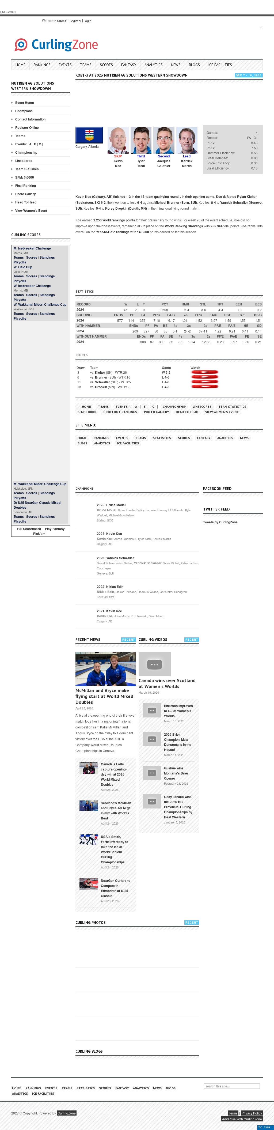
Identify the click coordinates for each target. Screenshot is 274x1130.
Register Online (27, 127)
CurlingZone (67, 1113)
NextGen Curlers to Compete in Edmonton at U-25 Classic (115, 888)
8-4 (213, 202)
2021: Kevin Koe (109, 611)
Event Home (24, 102)
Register (75, 21)
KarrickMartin (187, 163)
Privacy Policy (252, 1113)
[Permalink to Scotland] (88, 805)
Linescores (23, 160)
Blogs (194, 64)
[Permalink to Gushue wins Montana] (152, 772)
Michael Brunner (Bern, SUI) (175, 202)
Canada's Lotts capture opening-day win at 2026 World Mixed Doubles (114, 774)
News (176, 64)
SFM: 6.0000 (24, 177)
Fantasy (128, 64)
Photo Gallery (25, 193)
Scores (106, 64)
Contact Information (30, 119)
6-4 (139, 202)
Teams (86, 64)
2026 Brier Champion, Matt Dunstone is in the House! (177, 742)
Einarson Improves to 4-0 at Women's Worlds (178, 710)
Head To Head (25, 202)
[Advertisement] (40, 401)
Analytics (153, 64)
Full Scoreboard (29, 528)
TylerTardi (141, 163)
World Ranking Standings (184, 226)
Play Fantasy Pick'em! (49, 531)
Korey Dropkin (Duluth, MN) (126, 208)
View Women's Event (31, 210)
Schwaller (102, 382)
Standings (47, 257)
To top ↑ (265, 1127)
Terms (233, 1113)
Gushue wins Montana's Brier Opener (176, 773)
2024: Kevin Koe (109, 533)
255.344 (217, 226)
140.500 (143, 231)
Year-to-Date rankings (113, 231)
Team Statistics (27, 169)
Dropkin (101, 386)
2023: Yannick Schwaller (115, 557)
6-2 (103, 202)
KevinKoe (118, 163)
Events (65, 64)
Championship (26, 152)
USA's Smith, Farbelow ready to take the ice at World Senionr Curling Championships (114, 849)
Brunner (101, 377)
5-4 (98, 208)
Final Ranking (25, 185)
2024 (80, 309)
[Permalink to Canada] (88, 767)
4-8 (167, 382)
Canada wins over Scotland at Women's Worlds (167, 683)
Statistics (162, 438)
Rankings (42, 64)
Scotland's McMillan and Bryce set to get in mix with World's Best (116, 810)
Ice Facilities (220, 64)
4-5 (167, 386)
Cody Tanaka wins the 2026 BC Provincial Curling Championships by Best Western (178, 806)
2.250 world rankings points (114, 220)
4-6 (167, 377)
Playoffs (20, 262)
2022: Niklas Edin (110, 586)
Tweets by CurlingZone (220, 522)
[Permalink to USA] (88, 839)
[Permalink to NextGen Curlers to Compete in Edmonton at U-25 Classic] (88, 883)
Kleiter (100, 372)
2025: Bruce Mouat (111, 504)
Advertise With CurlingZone (242, 1119)
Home (20, 64)
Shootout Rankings (119, 412)
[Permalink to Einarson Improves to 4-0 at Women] (152, 710)
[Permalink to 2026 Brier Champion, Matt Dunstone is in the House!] (152, 738)
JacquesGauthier (163, 163)
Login (88, 21)
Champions (24, 110)
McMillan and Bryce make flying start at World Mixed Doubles (104, 696)
